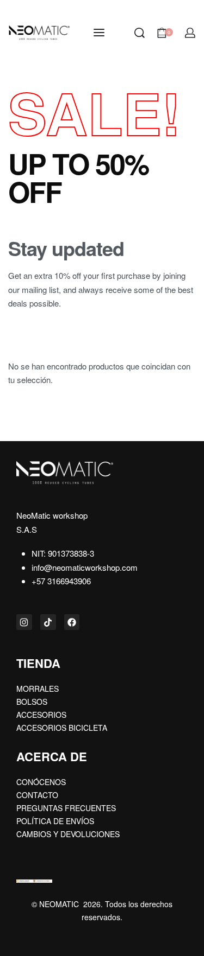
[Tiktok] (48, 622)
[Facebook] (72, 622)
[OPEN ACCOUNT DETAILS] (190, 33)
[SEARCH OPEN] (139, 33)
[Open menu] (99, 32)
